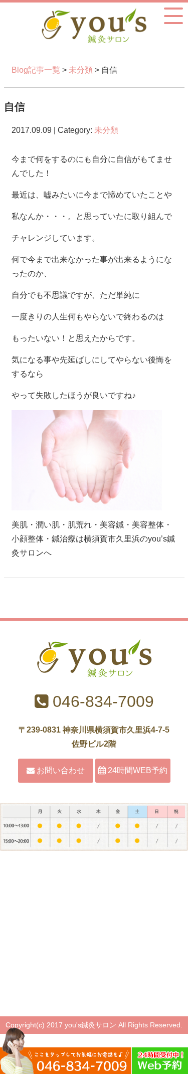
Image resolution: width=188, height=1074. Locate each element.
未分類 (81, 70)
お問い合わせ (60, 770)
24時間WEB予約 (136, 770)
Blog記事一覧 (36, 70)
